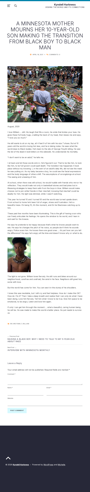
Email (49, 388)
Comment (11, 374)
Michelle (61, 464)
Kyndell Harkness (65, 4)
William (26, 324)
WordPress (48, 464)
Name (10, 388)
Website (10, 398)
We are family (16, 324)
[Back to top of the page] (8, 460)
